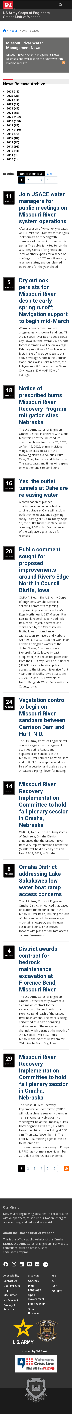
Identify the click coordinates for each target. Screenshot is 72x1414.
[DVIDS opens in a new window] (45, 1264)
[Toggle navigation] (66, 5)
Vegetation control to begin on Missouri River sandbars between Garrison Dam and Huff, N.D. (42, 717)
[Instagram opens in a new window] (14, 1264)
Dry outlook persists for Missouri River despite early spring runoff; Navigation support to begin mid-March (44, 300)
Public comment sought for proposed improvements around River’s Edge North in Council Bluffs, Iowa (44, 570)
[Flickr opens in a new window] (37, 1264)
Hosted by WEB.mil (34, 1351)
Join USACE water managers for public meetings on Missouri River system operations (43, 208)
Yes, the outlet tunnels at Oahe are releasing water (43, 488)
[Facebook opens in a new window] (5, 1264)
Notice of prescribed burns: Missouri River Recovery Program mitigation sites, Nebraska (43, 405)
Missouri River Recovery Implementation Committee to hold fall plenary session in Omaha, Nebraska (44, 804)
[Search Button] (59, 5)
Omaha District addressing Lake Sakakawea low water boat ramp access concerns (40, 880)
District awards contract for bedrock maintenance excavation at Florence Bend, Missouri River (38, 969)
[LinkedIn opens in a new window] (22, 1264)
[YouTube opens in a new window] (29, 1264)
